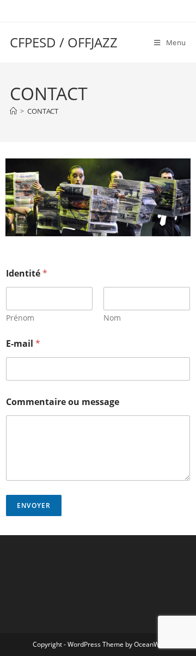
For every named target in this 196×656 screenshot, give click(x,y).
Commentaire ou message (62, 402)
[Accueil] (13, 111)
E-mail (23, 344)
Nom (112, 317)
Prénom (20, 317)
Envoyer (34, 505)
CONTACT (42, 111)
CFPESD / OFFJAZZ (64, 42)
